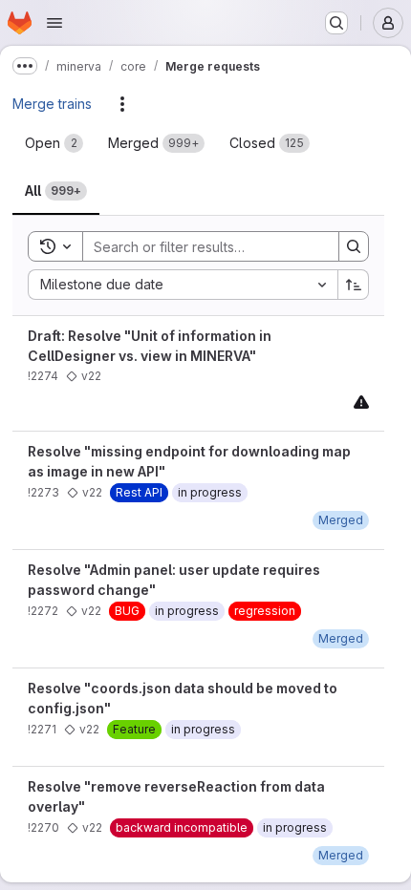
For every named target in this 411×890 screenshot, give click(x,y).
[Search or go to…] (336, 22)
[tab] (54, 143)
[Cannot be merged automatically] (361, 401)
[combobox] (182, 284)
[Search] (353, 246)
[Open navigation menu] (54, 23)
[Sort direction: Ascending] (353, 284)
